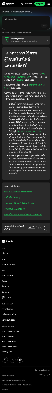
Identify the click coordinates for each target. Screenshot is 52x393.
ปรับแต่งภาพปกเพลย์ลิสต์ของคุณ (18, 191)
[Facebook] (20, 360)
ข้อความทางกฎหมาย (8, 376)
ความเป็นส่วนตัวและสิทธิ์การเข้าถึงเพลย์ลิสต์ (23, 214)
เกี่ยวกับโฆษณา (27, 385)
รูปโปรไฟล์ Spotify (12, 197)
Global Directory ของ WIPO (29, 131)
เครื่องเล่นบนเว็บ (9, 314)
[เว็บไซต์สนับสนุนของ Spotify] (8, 3)
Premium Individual (10, 331)
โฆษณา (5, 286)
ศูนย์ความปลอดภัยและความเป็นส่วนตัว (13, 380)
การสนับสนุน (7, 309)
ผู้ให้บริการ (6, 297)
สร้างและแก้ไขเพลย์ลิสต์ (14, 208)
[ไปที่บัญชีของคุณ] (46, 40)
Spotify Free (7, 351)
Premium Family (9, 341)
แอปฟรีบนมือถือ (8, 320)
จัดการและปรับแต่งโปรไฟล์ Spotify (19, 203)
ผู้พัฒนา (5, 281)
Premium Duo (8, 336)
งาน (3, 259)
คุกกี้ (19, 385)
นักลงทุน (5, 292)
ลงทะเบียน (28, 4)
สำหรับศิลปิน (7, 275)
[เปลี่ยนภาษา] (22, 4)
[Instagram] (5, 360)
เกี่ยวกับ (5, 253)
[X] (12, 360)
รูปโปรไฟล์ (20, 80)
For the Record (8, 264)
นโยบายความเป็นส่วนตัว (9, 385)
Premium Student (9, 346)
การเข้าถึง (5, 389)
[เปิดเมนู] (48, 4)
